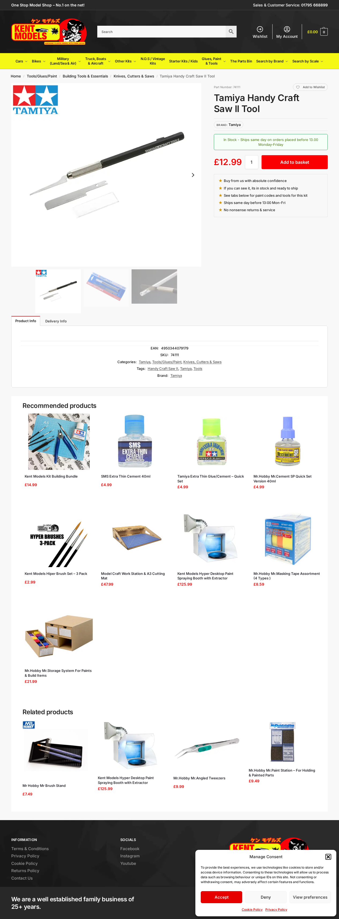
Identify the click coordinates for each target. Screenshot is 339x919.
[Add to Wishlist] (85, 420)
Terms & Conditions (30, 848)
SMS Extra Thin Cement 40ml (125, 476)
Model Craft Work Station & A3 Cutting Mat (133, 576)
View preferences (310, 897)
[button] (328, 857)
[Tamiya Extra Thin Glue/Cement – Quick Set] (211, 442)
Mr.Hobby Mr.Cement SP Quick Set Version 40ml (283, 478)
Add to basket (294, 162)
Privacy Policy (276, 909)
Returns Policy (25, 870)
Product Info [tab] (25, 321)
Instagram (130, 855)
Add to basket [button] (57, 500)
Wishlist (260, 36)
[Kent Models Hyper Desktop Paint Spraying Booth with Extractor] (211, 539)
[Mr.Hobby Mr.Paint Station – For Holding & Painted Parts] (282, 742)
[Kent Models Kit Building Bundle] (59, 442)
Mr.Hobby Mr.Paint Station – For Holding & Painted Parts (282, 772)
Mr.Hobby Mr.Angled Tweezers (199, 778)
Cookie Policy (252, 909)
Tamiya (144, 362)
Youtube (128, 863)
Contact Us (22, 878)
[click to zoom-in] (106, 175)
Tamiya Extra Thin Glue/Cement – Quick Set (210, 478)
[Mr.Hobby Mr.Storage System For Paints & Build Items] (59, 636)
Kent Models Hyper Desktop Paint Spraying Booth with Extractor (205, 576)
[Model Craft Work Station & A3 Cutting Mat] (135, 539)
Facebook (129, 848)
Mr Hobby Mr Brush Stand (44, 785)
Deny (266, 897)
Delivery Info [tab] (56, 321)
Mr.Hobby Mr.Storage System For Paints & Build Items (58, 673)
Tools (197, 368)
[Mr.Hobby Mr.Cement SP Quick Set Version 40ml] (288, 442)
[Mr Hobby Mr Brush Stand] (56, 750)
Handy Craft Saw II (163, 368)
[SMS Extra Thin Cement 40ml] (135, 442)
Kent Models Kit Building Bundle (51, 476)
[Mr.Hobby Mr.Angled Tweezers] (207, 746)
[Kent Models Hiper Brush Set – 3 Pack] (59, 539)
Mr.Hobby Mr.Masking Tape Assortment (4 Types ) (287, 576)
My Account (287, 36)
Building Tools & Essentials (85, 76)
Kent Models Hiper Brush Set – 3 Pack (56, 573)
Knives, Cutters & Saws (134, 76)
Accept (222, 897)
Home (16, 76)
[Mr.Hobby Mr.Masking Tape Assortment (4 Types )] (288, 539)
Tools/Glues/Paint (42, 76)
